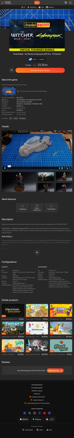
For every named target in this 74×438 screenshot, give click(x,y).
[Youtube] (44, 413)
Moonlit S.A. (20, 104)
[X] (29, 413)
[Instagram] (34, 413)
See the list (20, 97)
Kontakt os (37, 394)
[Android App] (37, 419)
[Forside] (6, 2)
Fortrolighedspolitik (37, 388)
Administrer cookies (37, 426)
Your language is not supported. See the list (29, 99)
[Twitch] (49, 413)
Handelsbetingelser (37, 385)
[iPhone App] (24, 419)
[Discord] (24, 413)
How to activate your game (24, 102)
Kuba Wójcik (27, 104)
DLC (11, 118)
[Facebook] (39, 413)
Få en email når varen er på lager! (40, 70)
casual (16, 118)
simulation (22, 118)
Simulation (20, 110)
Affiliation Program (37, 391)
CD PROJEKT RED (37, 104)
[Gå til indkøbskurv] (66, 2)
